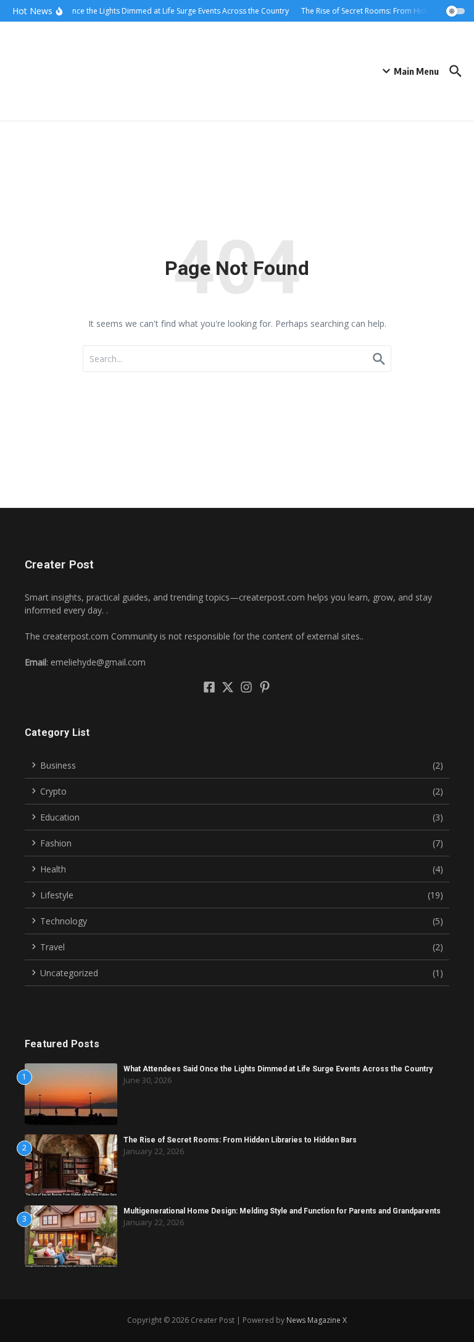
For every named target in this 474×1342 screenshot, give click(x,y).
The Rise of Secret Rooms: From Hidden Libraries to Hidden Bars (240, 1140)
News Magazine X (316, 1320)
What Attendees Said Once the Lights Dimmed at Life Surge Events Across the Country (278, 1069)
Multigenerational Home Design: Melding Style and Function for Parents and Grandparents (282, 1211)
